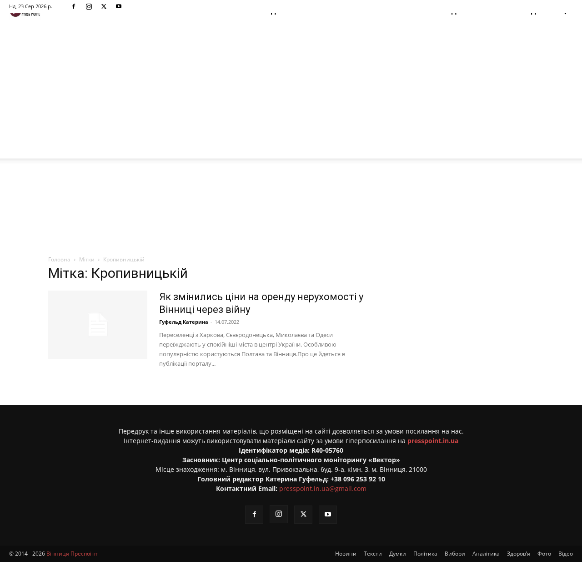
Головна (59, 259)
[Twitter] (103, 6)
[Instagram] (88, 6)
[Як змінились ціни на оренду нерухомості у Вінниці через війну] (97, 325)
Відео (565, 553)
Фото (544, 553)
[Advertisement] (291, 90)
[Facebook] (73, 6)
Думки (397, 553)
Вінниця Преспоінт (72, 553)
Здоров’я (518, 553)
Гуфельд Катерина (183, 321)
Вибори (455, 553)
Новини (345, 553)
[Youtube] (118, 6)
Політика (425, 553)
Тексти (373, 553)
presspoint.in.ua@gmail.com (322, 488)
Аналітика (486, 553)
